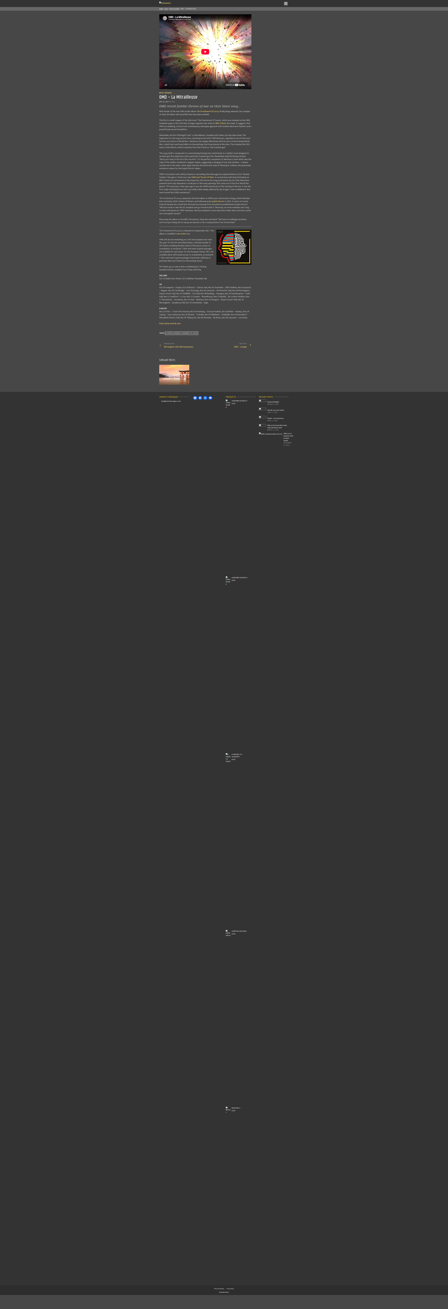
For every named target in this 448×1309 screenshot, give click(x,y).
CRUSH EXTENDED (273, 402)
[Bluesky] (195, 398)
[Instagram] (205, 398)
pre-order (181, 233)
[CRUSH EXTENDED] (262, 403)
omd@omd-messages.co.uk (171, 401)
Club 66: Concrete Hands (275, 410)
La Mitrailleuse (171, 333)
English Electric (218, 201)
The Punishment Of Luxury (208, 111)
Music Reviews (165, 93)
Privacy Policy (230, 1288)
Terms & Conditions (219, 1288)
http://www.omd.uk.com (170, 323)
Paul (173, 102)
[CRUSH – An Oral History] (262, 419)
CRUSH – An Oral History (275, 418)
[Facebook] (200, 398)
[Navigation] (286, 3)
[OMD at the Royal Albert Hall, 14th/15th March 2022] (262, 427)
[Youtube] (210, 398)
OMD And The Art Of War (202, 177)
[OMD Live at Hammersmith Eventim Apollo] (270, 434)
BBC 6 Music (220, 123)
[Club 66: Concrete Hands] (262, 411)
